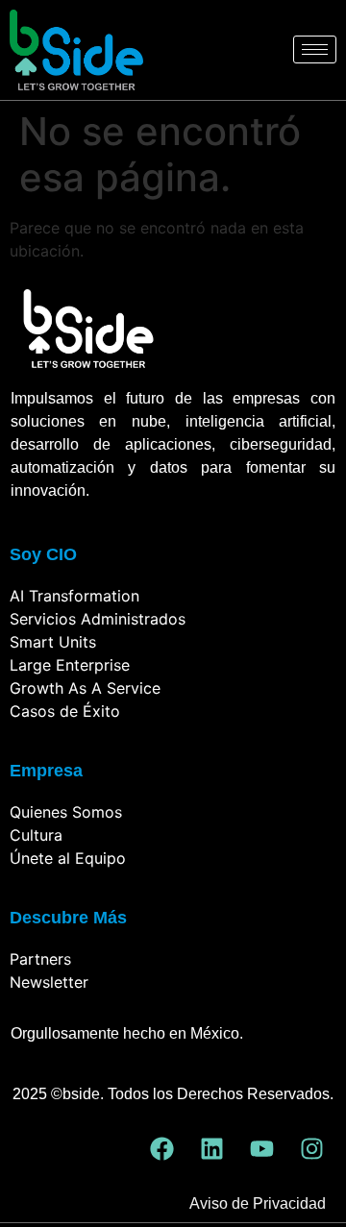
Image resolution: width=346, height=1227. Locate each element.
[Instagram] (311, 1149)
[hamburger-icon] (314, 49)
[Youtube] (261, 1149)
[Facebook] (161, 1149)
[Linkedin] (211, 1149)
